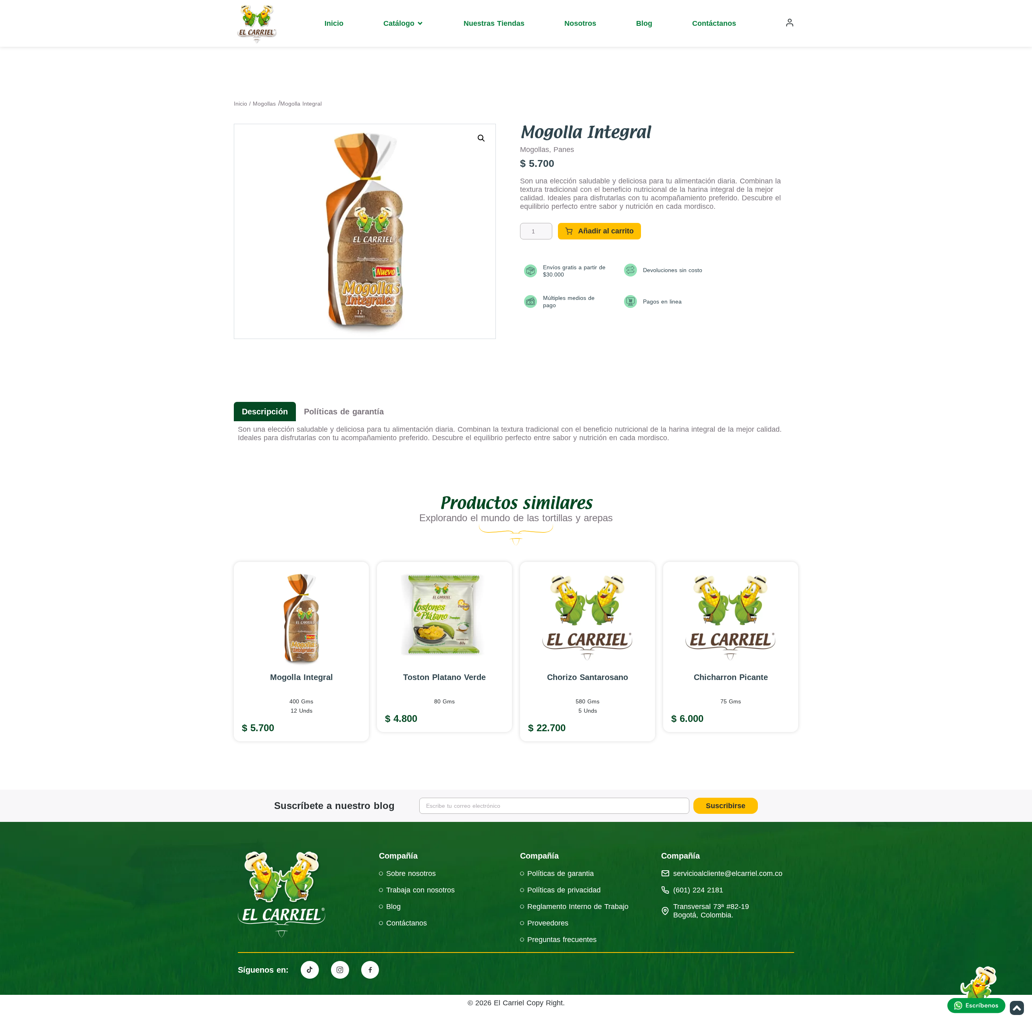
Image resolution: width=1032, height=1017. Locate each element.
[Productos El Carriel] (310, 970)
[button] (481, 138)
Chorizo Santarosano (587, 677)
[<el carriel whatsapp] (977, 990)
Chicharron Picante (731, 677)
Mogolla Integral (301, 677)
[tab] (265, 411)
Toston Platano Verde (444, 677)
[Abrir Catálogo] (420, 23)
